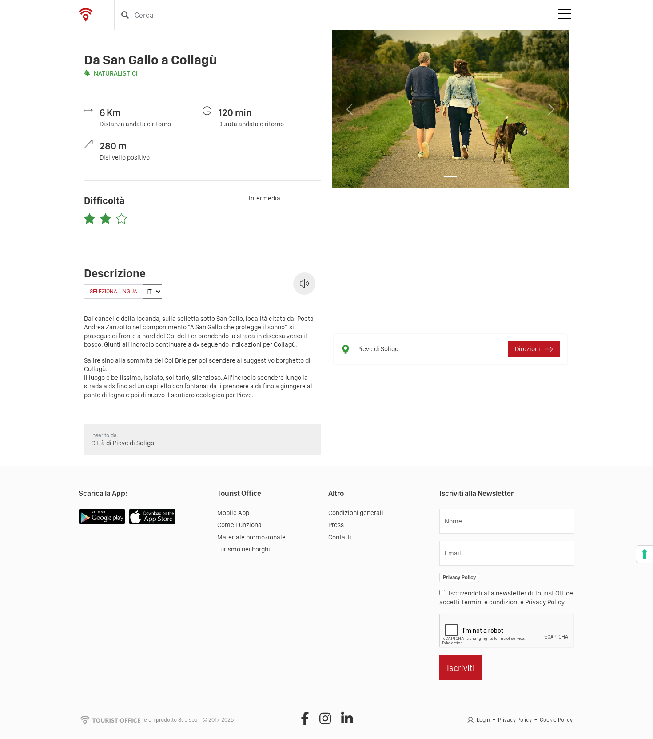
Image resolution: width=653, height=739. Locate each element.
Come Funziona (239, 525)
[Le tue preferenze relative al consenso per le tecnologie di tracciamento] (644, 554)
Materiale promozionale (251, 537)
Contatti (339, 537)
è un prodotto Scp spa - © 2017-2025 (189, 719)
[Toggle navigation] (564, 15)
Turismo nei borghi (243, 549)
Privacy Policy (459, 577)
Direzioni (528, 349)
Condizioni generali (355, 513)
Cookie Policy (556, 719)
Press (336, 525)
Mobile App (233, 513)
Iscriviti (461, 668)
